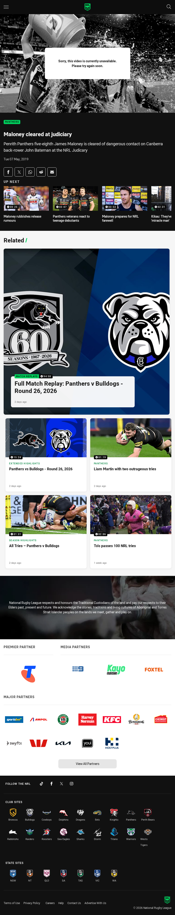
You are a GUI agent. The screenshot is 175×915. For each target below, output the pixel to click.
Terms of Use (12, 903)
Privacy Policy (31, 903)
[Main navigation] (6, 7)
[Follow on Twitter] (61, 784)
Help (61, 903)
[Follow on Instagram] (71, 784)
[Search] (168, 7)
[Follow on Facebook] (51, 784)
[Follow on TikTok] (41, 784)
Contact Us (74, 903)
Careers (50, 903)
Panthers (12, 122)
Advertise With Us (95, 903)
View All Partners (87, 764)
